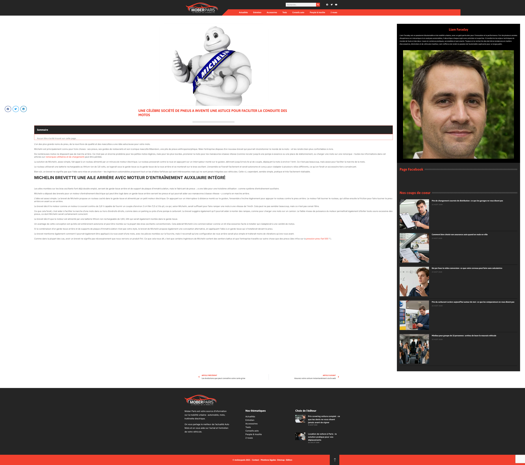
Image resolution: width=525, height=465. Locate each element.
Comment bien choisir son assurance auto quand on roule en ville (460, 234)
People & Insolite (317, 12)
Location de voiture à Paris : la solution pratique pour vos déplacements (322, 437)
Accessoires (272, 12)
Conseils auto (298, 12)
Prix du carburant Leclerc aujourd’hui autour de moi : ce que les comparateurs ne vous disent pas (473, 302)
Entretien (257, 12)
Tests (284, 12)
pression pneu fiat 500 (317, 238)
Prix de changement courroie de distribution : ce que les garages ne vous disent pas (467, 201)
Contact (255, 460)
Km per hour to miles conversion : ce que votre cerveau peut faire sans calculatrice (467, 268)
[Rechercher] (318, 5)
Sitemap (281, 460)
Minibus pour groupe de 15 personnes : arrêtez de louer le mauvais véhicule (464, 335)
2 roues (334, 12)
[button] (8, 109)
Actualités (243, 12)
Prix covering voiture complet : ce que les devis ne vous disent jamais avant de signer (324, 419)
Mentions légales (268, 460)
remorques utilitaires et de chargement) (65, 157)
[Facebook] (327, 5)
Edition (289, 460)
